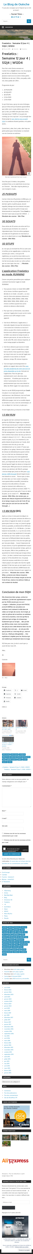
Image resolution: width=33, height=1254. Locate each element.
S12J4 (4, 759)
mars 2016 (7, 1040)
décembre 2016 (8, 1027)
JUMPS (27, 942)
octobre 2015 (8, 1052)
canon (22, 929)
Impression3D (6, 942)
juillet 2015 (7, 1059)
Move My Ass (8, 913)
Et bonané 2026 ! (17, 976)
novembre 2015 (8, 1050)
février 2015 (7, 1070)
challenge (6, 932)
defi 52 (4, 934)
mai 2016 (7, 1036)
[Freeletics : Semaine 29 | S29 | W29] (8, 723)
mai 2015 (7, 1063)
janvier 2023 (7, 1006)
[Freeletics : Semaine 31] (22, 723)
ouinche (12, 757)
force (22, 934)
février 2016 (7, 1043)
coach (25, 932)
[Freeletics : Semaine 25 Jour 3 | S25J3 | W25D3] (8, 738)
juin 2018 (6, 1015)
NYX (10, 947)
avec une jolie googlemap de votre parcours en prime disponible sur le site (17, 368)
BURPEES (16, 929)
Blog (5, 897)
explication (14, 754)
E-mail (4, 818)
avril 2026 (7, 987)
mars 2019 (7, 1010)
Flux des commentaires (11, 1095)
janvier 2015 (7, 1073)
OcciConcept (6, 872)
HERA (26, 937)
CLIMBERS (19, 932)
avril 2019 (7, 1008)
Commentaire (7, 786)
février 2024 (7, 1003)
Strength (16, 952)
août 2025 (7, 997)
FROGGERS (13, 937)
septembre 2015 (9, 1054)
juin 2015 (6, 1061)
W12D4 (10, 762)
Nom (4, 811)
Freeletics (24, 49)
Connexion (7, 1090)
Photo (6, 916)
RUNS (28, 757)
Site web (4, 826)
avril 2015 (7, 1066)
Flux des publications (10, 1093)
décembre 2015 (8, 1047)
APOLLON (24, 927)
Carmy (6, 976)
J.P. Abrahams (6, 881)
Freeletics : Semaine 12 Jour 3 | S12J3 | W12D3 (16, 767)
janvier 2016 (7, 1045)
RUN (24, 757)
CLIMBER (12, 932)
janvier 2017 (7, 1024)
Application (6, 754)
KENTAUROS (6, 944)
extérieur (22, 754)
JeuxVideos (7, 907)
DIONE (9, 934)
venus (4, 954)
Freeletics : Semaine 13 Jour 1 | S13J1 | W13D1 (17, 769)
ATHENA (5, 929)
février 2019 (7, 1013)
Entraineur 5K (8, 900)
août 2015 (7, 1056)
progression (6, 949)
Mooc (17, 944)
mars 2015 (7, 1068)
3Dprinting (7, 890)
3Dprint (5, 927)
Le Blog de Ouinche (16, 4)
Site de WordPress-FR (10, 1097)
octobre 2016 (8, 1031)
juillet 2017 (7, 1020)
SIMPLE (20, 759)
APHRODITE (17, 927)
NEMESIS (5, 947)
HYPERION (11, 939)
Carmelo (4, 875)
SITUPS (25, 759)
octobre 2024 (8, 1001)
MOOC (6, 911)
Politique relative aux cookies (22, 1247)
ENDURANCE (16, 934)
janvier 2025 (8, 999)
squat (4, 952)
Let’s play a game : (19, 969)
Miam (6, 909)
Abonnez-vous (8, 1208)
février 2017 (7, 1022)
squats (5, 762)
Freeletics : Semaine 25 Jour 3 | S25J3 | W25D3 (7, 744)
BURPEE (10, 929)
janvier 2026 (8, 992)
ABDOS (10, 927)
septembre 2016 (9, 1033)
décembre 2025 (8, 994)
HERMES (5, 939)
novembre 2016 (8, 1029)
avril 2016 (7, 1038)
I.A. (5, 904)
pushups (19, 757)
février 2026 (7, 990)
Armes (6, 893)
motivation (23, 944)
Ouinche (16, 49)
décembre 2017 (8, 1017)
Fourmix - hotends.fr (8, 877)
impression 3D (19, 939)
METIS (12, 944)
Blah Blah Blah (8, 895)
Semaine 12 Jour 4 (11, 759)
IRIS (13, 942)
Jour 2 (22, 942)
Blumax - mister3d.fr (8, 879)
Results (6, 918)
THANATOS (23, 952)
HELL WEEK (20, 937)
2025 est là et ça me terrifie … (21, 978)
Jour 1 (17, 942)
